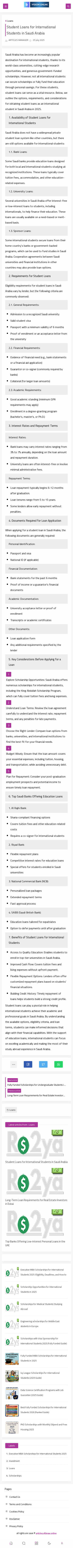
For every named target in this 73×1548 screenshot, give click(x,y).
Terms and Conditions (20, 1504)
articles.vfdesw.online (46, 1533)
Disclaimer (14, 1519)
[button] (28, 1064)
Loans (10, 21)
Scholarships (15, 1476)
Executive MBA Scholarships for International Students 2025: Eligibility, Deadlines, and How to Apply (43, 1275)
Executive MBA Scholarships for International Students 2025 (37, 1454)
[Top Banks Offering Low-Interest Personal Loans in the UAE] (36, 1223)
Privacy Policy (16, 1526)
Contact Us (14, 1497)
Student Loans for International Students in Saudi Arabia (36, 1162)
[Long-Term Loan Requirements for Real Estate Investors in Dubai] (36, 1182)
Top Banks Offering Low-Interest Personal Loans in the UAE (35, 1243)
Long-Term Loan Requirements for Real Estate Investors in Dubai (36, 1201)
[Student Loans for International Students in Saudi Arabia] (36, 1144)
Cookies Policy (16, 1511)
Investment (14, 1461)
